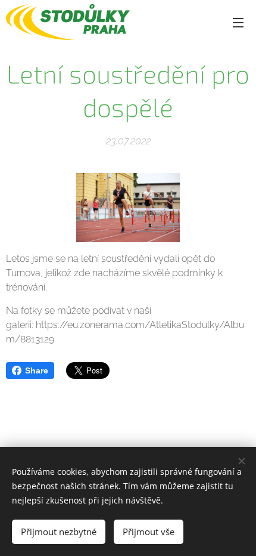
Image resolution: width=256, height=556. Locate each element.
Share (36, 370)
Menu (238, 22)
